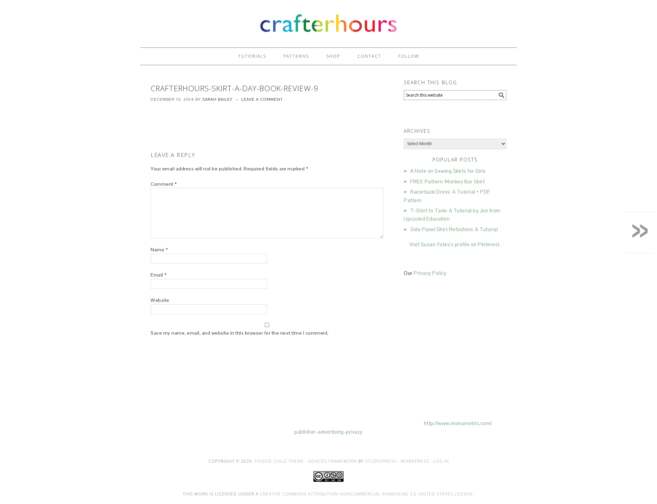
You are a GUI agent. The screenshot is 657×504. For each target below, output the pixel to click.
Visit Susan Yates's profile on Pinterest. (455, 244)
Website (160, 300)
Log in (441, 461)
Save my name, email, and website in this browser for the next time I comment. (240, 333)
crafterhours (328, 20)
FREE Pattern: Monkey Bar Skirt (447, 181)
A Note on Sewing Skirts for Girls (448, 171)
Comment (164, 184)
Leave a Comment (262, 99)
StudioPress (381, 461)
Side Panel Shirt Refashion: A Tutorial (454, 229)
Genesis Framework (332, 461)
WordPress (415, 461)
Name (159, 250)
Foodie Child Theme (279, 461)
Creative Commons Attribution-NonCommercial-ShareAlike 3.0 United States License (366, 494)
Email (159, 275)
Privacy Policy (430, 273)
